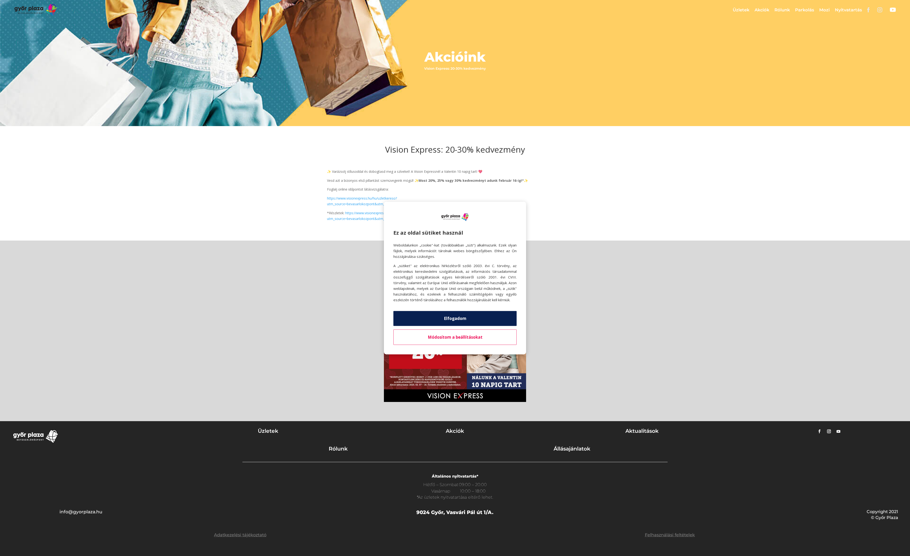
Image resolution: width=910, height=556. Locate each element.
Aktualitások (642, 431)
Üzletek (741, 10)
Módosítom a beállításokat (455, 337)
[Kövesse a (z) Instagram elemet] (829, 431)
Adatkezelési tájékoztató (240, 535)
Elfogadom (455, 318)
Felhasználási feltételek (670, 535)
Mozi (824, 10)
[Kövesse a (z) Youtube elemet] (838, 431)
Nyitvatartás (848, 10)
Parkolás (804, 10)
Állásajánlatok (572, 449)
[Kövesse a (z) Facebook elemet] (819, 431)
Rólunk (782, 10)
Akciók (762, 10)
